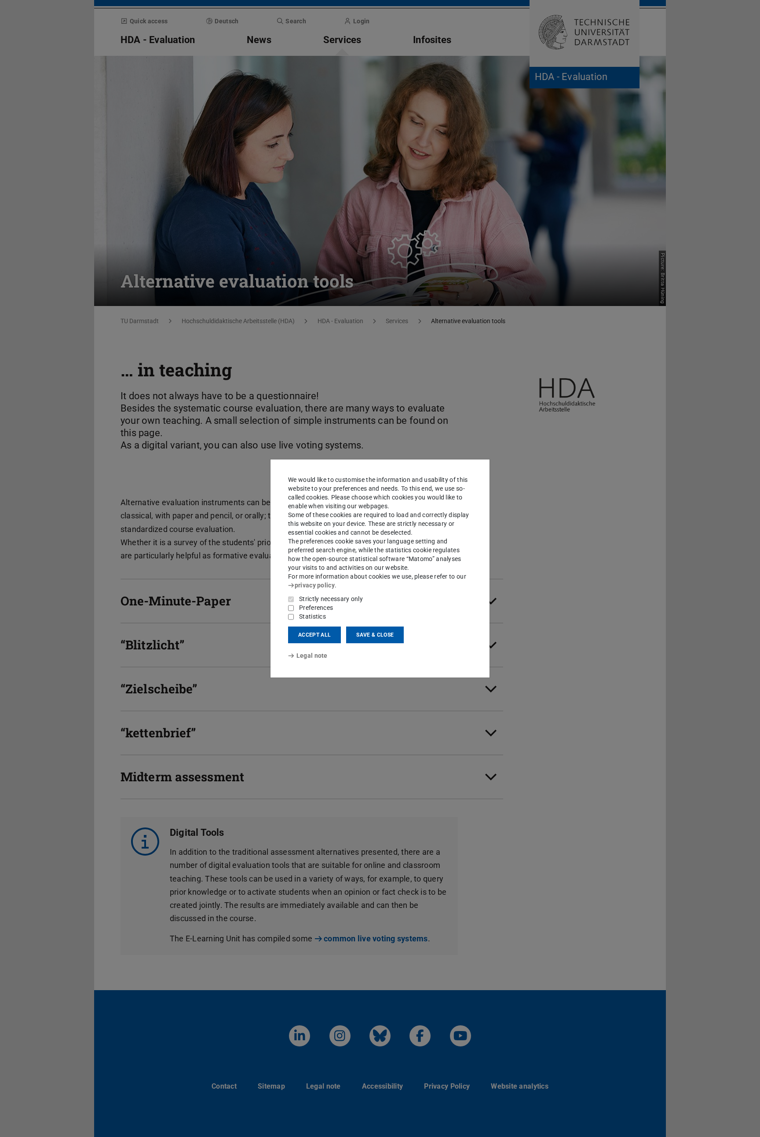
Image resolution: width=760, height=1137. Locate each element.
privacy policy (315, 585)
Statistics (312, 616)
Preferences (316, 607)
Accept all (314, 635)
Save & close (375, 635)
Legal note (312, 655)
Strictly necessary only (331, 598)
